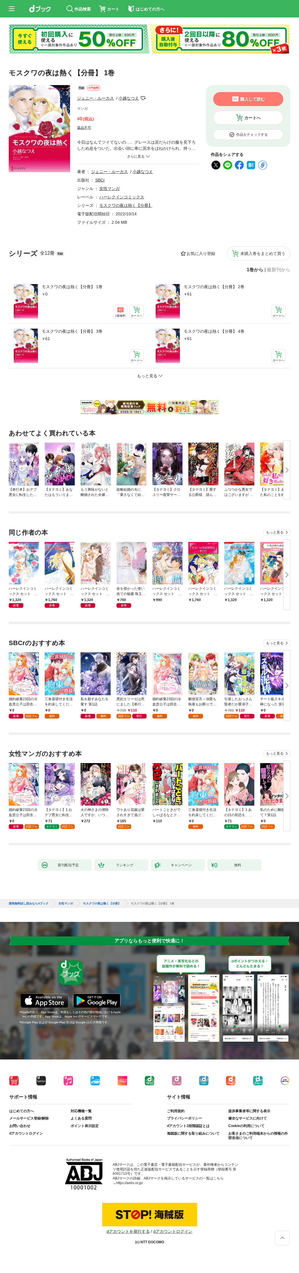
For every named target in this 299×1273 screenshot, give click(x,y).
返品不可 (84, 128)
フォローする (143, 98)
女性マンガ (109, 188)
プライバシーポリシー (184, 1118)
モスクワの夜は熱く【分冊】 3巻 (72, 331)
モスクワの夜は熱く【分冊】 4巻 (214, 331)
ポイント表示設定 (85, 1126)
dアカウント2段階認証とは (188, 1126)
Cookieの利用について (246, 1126)
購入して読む (252, 99)
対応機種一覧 (81, 1111)
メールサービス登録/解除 (29, 1118)
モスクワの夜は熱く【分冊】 (125, 205)
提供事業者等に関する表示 (249, 1111)
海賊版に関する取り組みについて (193, 1133)
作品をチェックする (252, 135)
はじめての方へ (21, 1111)
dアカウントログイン (26, 1133)
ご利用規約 (176, 1111)
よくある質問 (81, 1118)
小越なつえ (129, 98)
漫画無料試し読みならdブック (28, 903)
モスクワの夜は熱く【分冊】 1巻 (72, 286)
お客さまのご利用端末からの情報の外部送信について (258, 1135)
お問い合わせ (19, 1126)
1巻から (255, 269)
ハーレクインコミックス (121, 197)
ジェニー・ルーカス (95, 98)
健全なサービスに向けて (247, 1118)
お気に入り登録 (201, 253)
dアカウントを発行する (128, 1231)
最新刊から (278, 269)
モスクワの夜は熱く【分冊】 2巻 (214, 286)
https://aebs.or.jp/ (129, 1183)
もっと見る (275, 532)
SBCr (100, 180)
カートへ (252, 117)
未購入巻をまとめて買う (262, 253)
